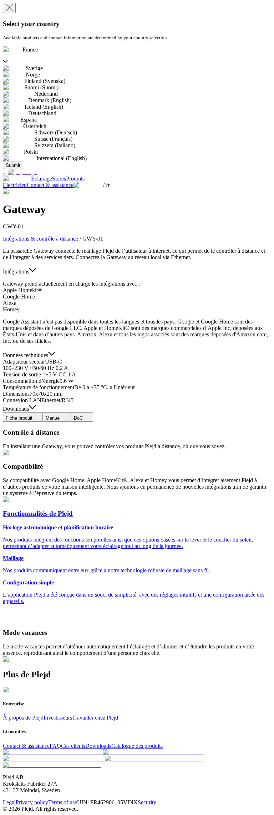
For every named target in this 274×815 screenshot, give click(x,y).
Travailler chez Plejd (95, 718)
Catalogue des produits (137, 746)
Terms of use (62, 802)
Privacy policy (32, 802)
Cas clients (73, 746)
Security (147, 802)
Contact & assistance (26, 746)
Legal (9, 802)
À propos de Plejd (23, 718)
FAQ (55, 746)
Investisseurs (58, 718)
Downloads (98, 746)
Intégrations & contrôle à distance (40, 239)
